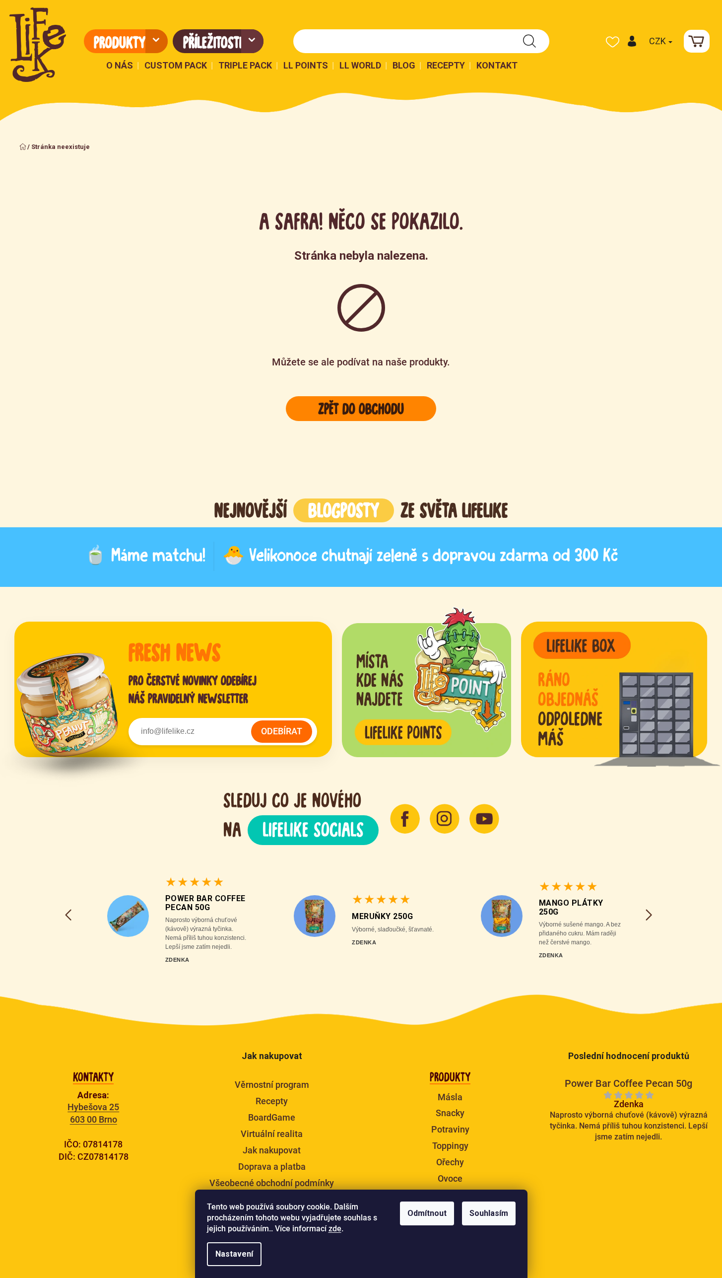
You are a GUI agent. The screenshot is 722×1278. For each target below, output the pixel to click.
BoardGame (271, 1117)
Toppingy (450, 1145)
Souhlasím (488, 1213)
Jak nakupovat (272, 1150)
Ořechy (450, 1162)
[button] (632, 41)
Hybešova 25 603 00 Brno (93, 1113)
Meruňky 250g (382, 916)
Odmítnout (427, 1213)
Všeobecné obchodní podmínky (271, 1183)
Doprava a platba (272, 1166)
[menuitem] (126, 41)
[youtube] (484, 819)
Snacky (450, 1113)
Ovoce (450, 1178)
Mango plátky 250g (571, 907)
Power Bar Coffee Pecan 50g (205, 903)
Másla (450, 1097)
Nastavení (234, 1254)
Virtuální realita (272, 1134)
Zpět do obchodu (361, 408)
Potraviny (450, 1129)
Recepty (272, 1101)
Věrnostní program (272, 1084)
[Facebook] (405, 819)
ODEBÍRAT (281, 731)
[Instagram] (444, 819)
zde (334, 1228)
